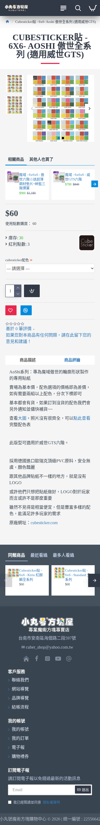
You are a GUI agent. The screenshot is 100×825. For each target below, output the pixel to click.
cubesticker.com (44, 522)
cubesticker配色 (17, 260)
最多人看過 (63, 555)
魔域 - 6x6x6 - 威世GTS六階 (77, 177)
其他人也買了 (41, 159)
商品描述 (28, 360)
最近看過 (38, 555)
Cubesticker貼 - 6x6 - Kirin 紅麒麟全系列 (31, 574)
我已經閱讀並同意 (36, 802)
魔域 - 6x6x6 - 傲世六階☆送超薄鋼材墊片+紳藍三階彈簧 (32, 181)
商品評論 (72, 360)
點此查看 (81, 418)
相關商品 (16, 159)
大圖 (22, 418)
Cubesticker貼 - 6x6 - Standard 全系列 (77, 574)
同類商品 (16, 555)
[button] (32, 108)
